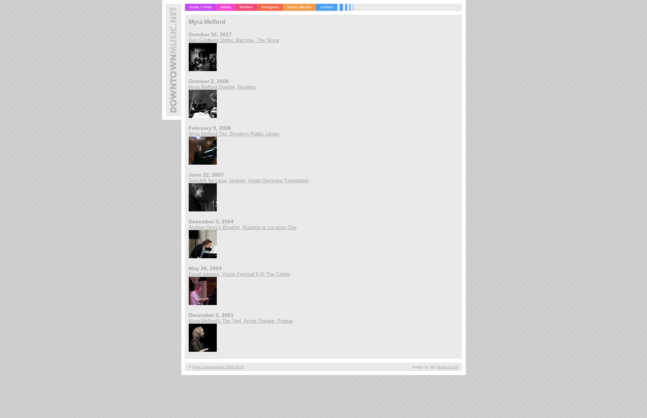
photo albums (299, 7)
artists (226, 7)
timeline (246, 7)
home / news (200, 7)
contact (326, 7)
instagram (270, 7)
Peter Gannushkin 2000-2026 (218, 367)
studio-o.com (447, 367)
